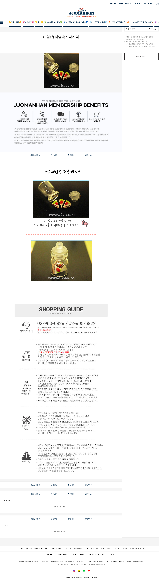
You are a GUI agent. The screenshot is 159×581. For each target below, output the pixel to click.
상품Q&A (88, 155)
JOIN (120, 3)
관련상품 (54, 155)
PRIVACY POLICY (97, 555)
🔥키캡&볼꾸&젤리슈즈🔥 (118, 22)
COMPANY (63, 555)
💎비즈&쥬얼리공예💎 (98, 22)
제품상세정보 (35, 155)
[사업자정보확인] (98, 562)
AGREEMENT (78, 555)
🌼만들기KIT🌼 (15, 22)
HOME (50, 555)
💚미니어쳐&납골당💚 (53, 22)
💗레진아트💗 (28, 22)
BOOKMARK (140, 3)
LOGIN (113, 3)
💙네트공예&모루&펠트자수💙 (75, 22)
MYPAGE (129, 3)
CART (150, 3)
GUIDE (113, 555)
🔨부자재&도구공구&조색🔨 (141, 22)
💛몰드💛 (39, 22)
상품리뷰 (71, 155)
